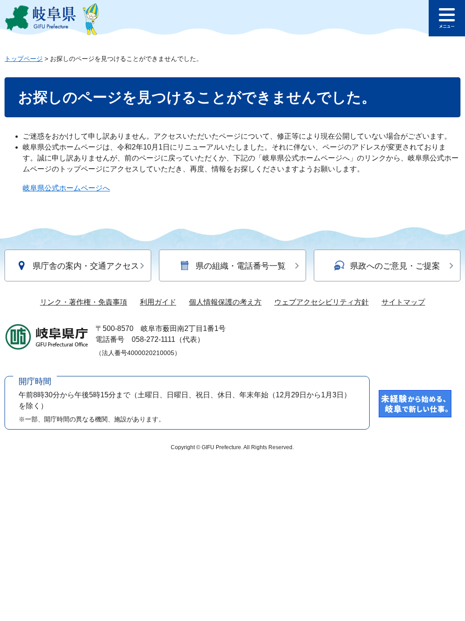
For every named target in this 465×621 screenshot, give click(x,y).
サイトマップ (403, 302)
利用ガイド (158, 302)
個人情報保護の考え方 (225, 302)
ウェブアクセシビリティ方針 (321, 302)
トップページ (24, 58)
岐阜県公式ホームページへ (66, 188)
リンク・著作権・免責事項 (83, 302)
